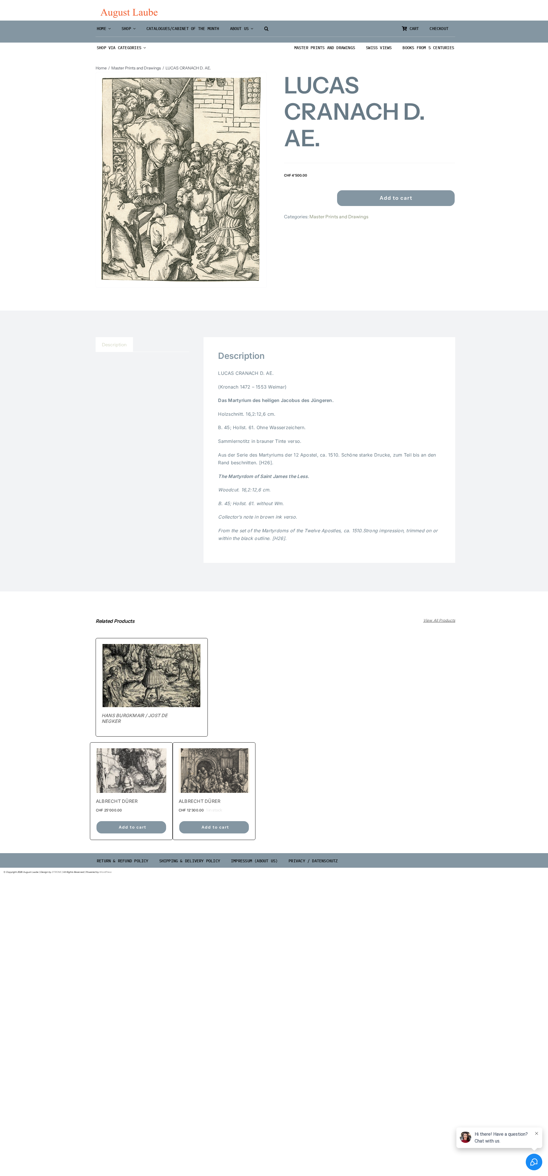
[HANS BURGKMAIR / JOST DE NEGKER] (152, 675)
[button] (266, 28)
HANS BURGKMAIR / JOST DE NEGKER (135, 718)
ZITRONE (56, 872)
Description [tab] (114, 344)
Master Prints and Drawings (338, 216)
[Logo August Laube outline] (129, 11)
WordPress (105, 872)
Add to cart (396, 198)
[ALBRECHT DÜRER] (131, 770)
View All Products (439, 620)
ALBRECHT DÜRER (117, 801)
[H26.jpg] (181, 180)
